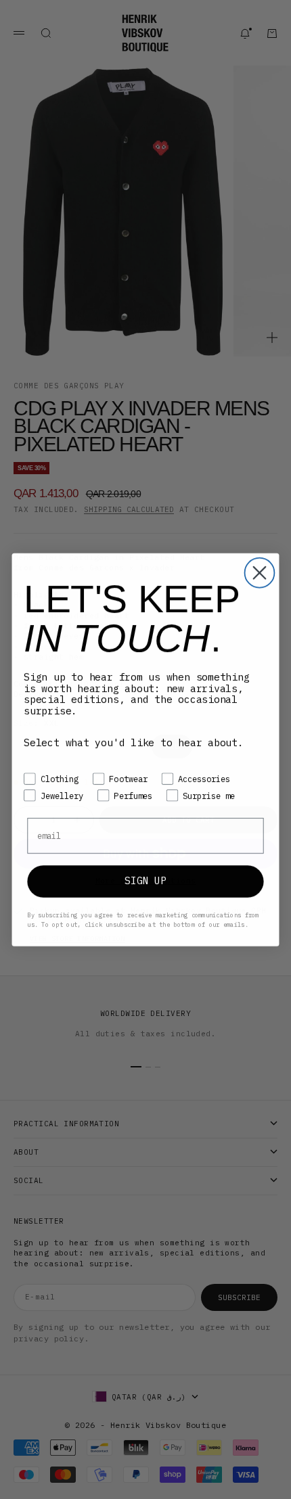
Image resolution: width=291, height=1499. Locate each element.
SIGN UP (145, 881)
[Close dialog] (260, 573)
